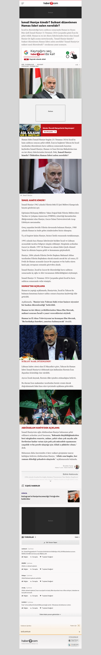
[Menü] (23, 3)
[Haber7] (51, 3)
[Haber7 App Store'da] (73, 640)
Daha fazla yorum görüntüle (49, 614)
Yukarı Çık (73, 625)
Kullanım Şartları (26, 626)
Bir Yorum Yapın (51, 542)
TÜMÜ (76, 537)
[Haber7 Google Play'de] (73, 645)
